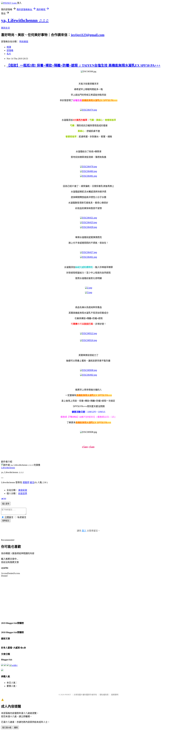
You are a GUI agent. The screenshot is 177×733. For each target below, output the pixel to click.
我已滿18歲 (6, 727)
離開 (16, 727)
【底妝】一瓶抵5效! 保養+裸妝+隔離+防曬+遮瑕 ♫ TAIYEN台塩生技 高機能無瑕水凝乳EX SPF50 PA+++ (83, 65)
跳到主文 (5, 28)
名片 (9, 54)
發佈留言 (5, 521)
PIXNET (68, 695)
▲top (3, 498)
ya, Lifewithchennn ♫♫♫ (25, 20)
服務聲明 (114, 695)
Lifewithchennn (8, 467)
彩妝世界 (22, 493)
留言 (32, 482)
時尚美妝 (23, 41)
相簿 (9, 47)
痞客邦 (26, 482)
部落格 (10, 50)
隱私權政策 (104, 695)
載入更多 (5, 504)
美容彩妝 (22, 490)
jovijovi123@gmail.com (87, 35)
